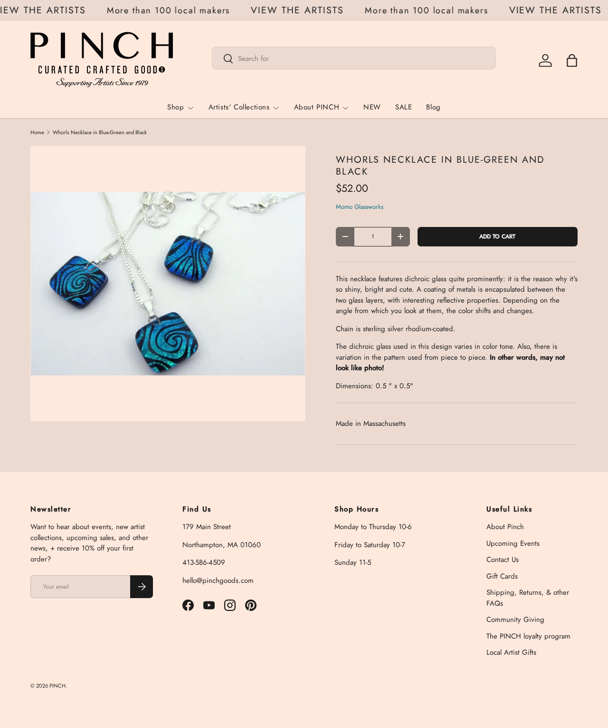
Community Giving (515, 619)
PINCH (57, 685)
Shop (175, 107)
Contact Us (502, 559)
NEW (372, 107)
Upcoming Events (513, 543)
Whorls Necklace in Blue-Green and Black (100, 132)
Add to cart (497, 236)
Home (37, 132)
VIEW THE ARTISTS (300, 10)
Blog (433, 107)
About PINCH (317, 107)
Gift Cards (502, 576)
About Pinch (505, 526)
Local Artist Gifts (511, 652)
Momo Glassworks (359, 206)
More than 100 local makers (171, 10)
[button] (571, 60)
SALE (403, 107)
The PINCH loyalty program (528, 636)
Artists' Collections (239, 107)
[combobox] (353, 58)
